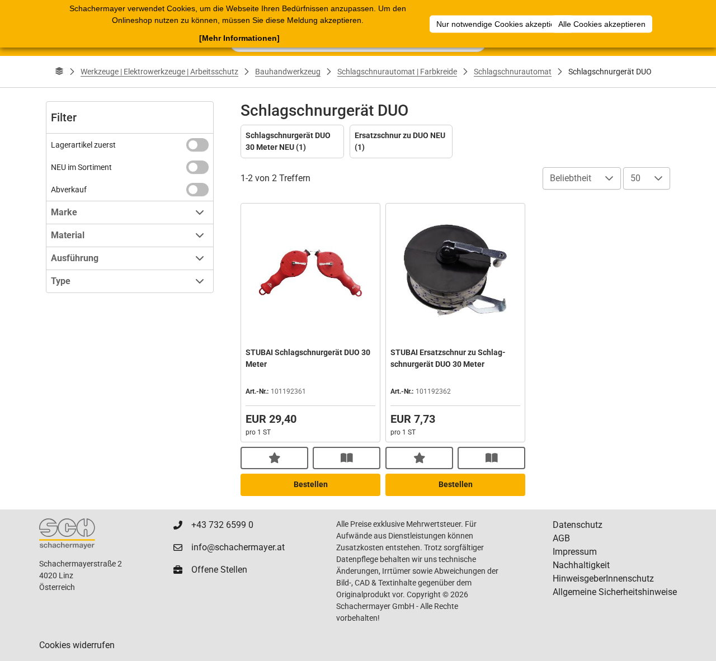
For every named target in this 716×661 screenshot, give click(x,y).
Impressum (575, 551)
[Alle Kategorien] (59, 71)
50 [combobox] (635, 178)
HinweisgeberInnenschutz (603, 578)
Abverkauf (69, 189)
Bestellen (311, 484)
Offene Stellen (219, 569)
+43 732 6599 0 (222, 525)
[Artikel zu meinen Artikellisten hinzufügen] (274, 458)
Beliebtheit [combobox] (570, 178)
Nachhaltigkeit (581, 565)
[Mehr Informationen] (239, 38)
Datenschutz (577, 525)
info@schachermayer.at (238, 547)
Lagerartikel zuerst (83, 144)
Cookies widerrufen (77, 645)
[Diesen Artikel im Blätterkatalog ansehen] (346, 458)
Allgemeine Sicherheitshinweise (615, 592)
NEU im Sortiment (81, 167)
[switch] (197, 145)
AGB (561, 538)
